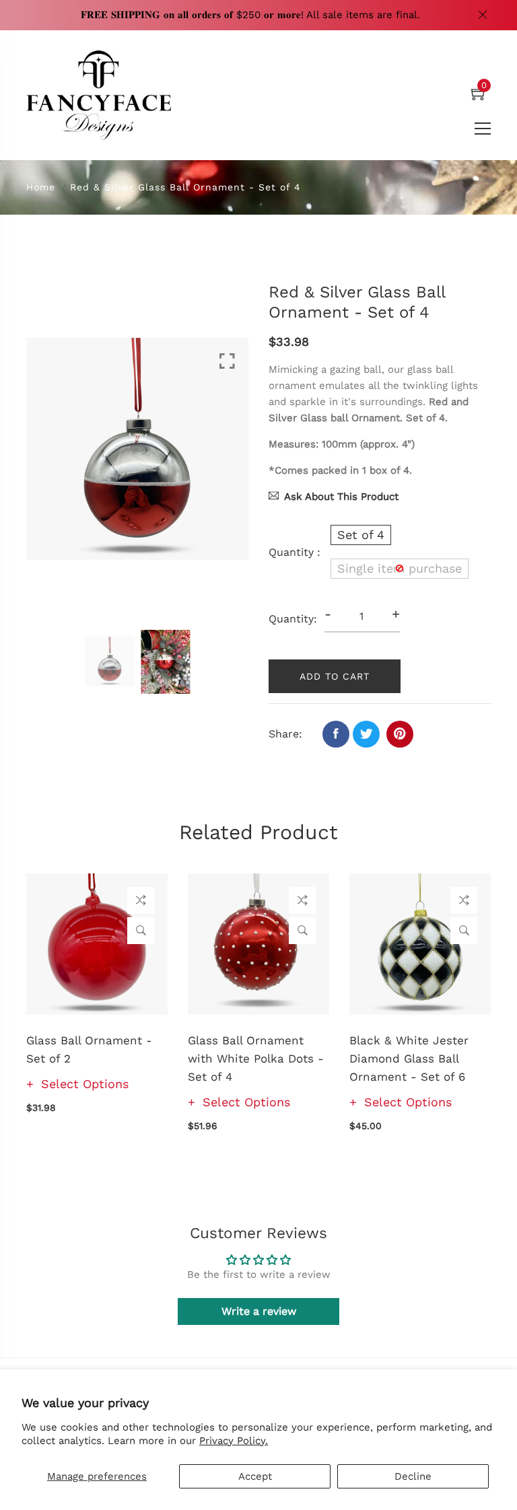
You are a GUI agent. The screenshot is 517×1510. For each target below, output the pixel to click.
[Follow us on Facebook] (335, 734)
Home (40, 187)
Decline (413, 1476)
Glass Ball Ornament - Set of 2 (89, 1049)
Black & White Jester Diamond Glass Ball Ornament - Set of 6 (409, 1058)
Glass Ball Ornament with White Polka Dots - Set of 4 (256, 1058)
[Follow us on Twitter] (366, 734)
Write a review (258, 1311)
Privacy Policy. (233, 1441)
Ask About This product (341, 497)
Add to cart (335, 676)
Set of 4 (360, 535)
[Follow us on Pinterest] (399, 734)
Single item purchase (399, 568)
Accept (255, 1476)
